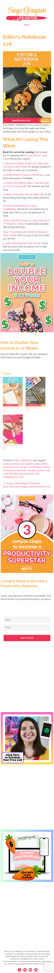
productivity (19, 470)
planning (7, 470)
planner (46, 467)
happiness (8, 467)
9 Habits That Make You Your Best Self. (23, 194)
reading (31, 470)
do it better (26, 463)
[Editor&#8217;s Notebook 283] (13, 391)
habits (44, 463)
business (15, 463)
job (16, 467)
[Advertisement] (27, 679)
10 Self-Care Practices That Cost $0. (22, 243)
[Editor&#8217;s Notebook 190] (13, 429)
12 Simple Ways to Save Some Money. (23, 175)
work (21, 477)
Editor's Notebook (22, 460)
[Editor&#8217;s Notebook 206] (36, 391)
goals (36, 463)
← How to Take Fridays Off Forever (21, 483)
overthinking (34, 467)
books (6, 463)
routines (40, 470)
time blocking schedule (21, 473)
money (23, 467)
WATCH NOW (27, 638)
